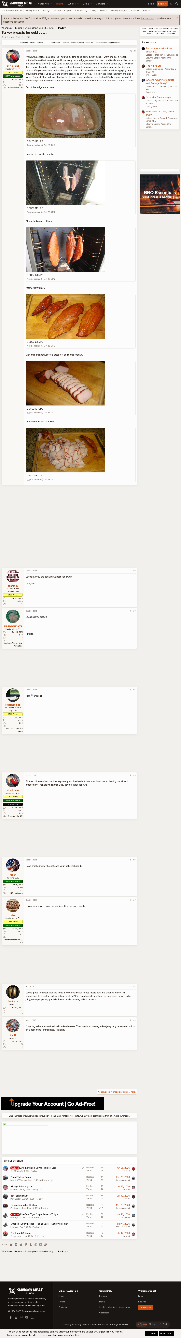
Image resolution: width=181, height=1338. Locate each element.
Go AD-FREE (145, 1307)
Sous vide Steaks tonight (159, 97)
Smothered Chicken (20, 1233)
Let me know (147, 18)
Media (86, 4)
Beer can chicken (19, 1195)
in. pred (14, 1189)
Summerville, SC (15, 88)
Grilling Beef (151, 106)
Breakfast (150, 92)
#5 (134, 775)
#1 (135, 51)
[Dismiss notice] (177, 18)
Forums (59, 4)
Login (140, 1296)
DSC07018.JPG (35, 141)
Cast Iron (135, 10)
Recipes (103, 10)
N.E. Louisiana (16, 893)
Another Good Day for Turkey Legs (38, 1167)
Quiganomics (16, 1236)
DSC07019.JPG (35, 208)
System (143, 1324)
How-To (146, 10)
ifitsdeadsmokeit (18, 1208)
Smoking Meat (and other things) (114, 1307)
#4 (134, 690)
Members (100, 4)
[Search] (177, 4)
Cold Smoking (81, 10)
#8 (134, 986)
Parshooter (15, 1199)
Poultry (34, 1171)
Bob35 (127, 1199)
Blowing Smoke (32, 10)
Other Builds (151, 75)
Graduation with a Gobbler (23, 1205)
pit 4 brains (9, 37)
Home (61, 1296)
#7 (134, 900)
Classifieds (104, 1312)
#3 (134, 611)
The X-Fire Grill (153, 65)
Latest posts (149, 42)
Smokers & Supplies (62, 10)
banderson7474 (123, 1227)
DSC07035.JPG (35, 341)
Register (142, 1301)
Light (154, 1324)
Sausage (46, 10)
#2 (134, 570)
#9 (134, 1020)
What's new (43, 4)
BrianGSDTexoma (18, 1180)
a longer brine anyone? (22, 1186)
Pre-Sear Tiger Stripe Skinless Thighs (39, 1214)
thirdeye (14, 1217)
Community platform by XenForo (87, 1324)
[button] (51, 4)
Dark (165, 1324)
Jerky (93, 10)
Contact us (63, 1307)
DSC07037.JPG (35, 408)
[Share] (131, 51)
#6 (134, 860)
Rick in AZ (125, 1171)
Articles (72, 4)
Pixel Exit (125, 1324)
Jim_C (13, 1171)
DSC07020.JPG (35, 275)
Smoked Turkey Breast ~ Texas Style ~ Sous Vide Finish (39, 1223)
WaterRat (126, 1217)
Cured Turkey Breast (20, 1177)
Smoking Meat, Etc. (119, 10)
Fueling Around (123, 1180)
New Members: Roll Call (12, 10)
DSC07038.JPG (35, 475)
